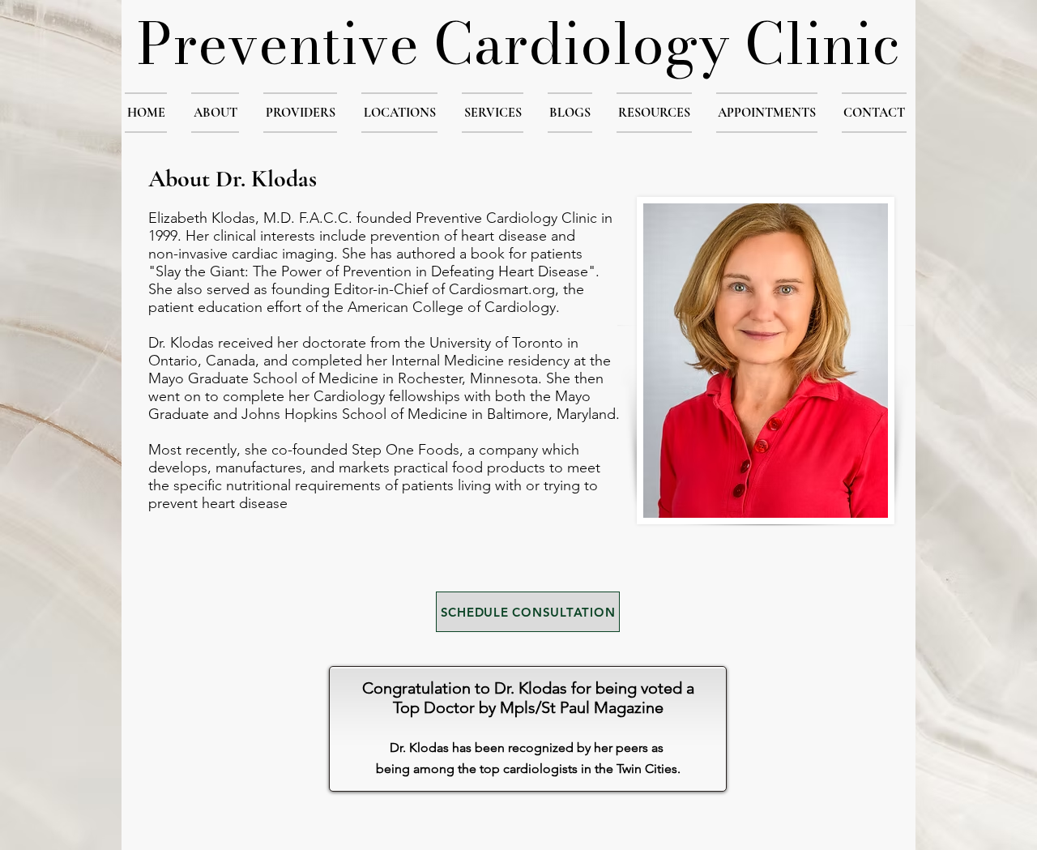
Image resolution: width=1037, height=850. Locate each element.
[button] (215, 112)
